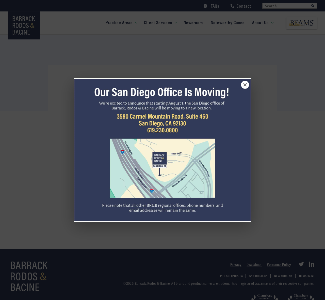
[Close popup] (245, 85)
